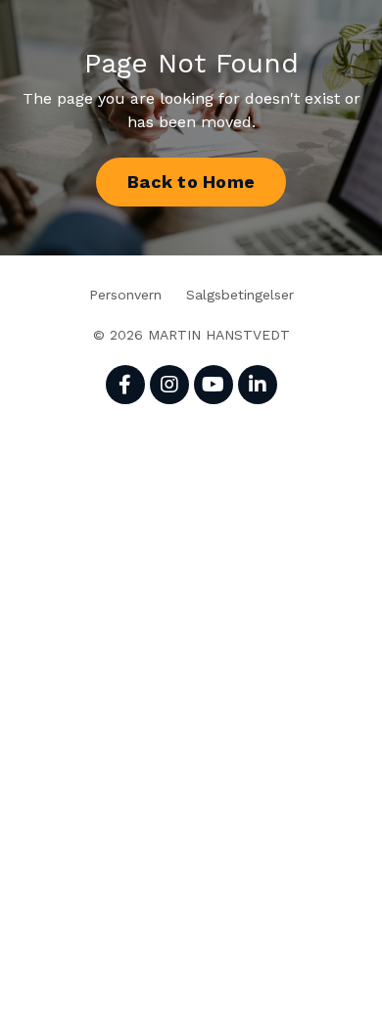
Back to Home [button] (191, 181)
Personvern (125, 294)
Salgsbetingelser (240, 294)
